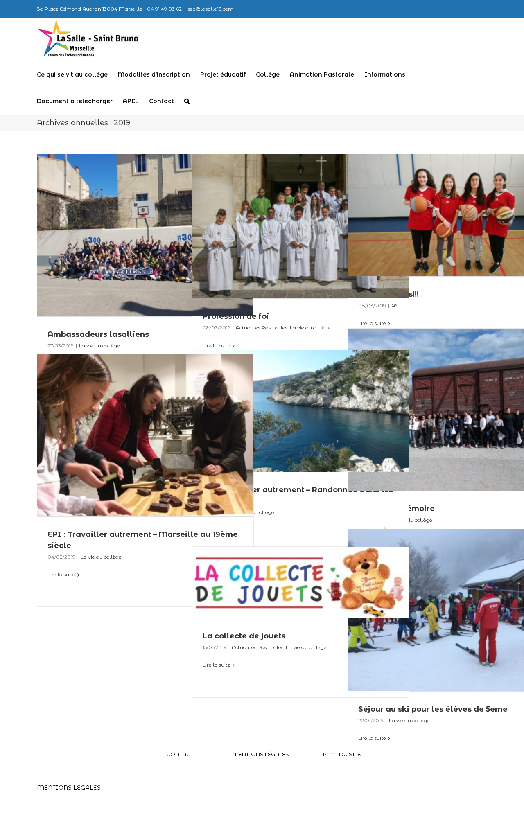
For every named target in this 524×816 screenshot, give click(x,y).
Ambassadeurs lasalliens (98, 334)
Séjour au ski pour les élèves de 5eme (433, 709)
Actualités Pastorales (261, 328)
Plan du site (342, 754)
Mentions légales (261, 754)
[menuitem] (77, 74)
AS (394, 305)
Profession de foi (236, 316)
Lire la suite (61, 574)
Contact (179, 754)
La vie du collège (310, 328)
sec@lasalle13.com (210, 9)
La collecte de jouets (244, 635)
